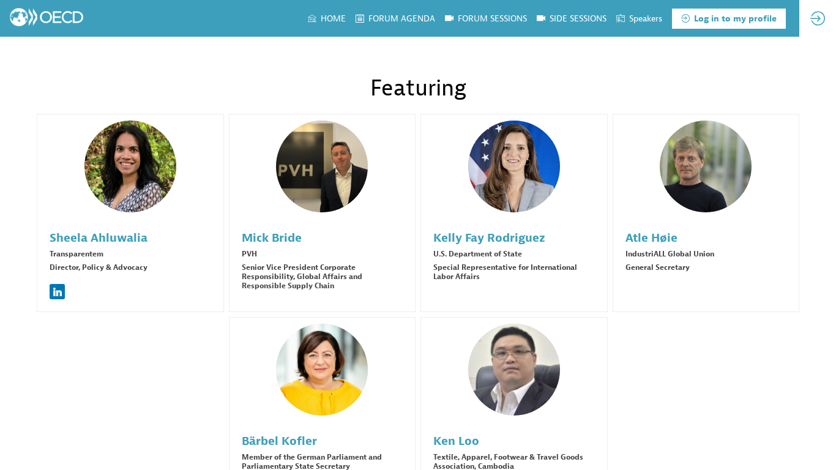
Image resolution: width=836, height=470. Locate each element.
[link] (327, 18)
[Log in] (817, 18)
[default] (571, 18)
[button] (729, 19)
